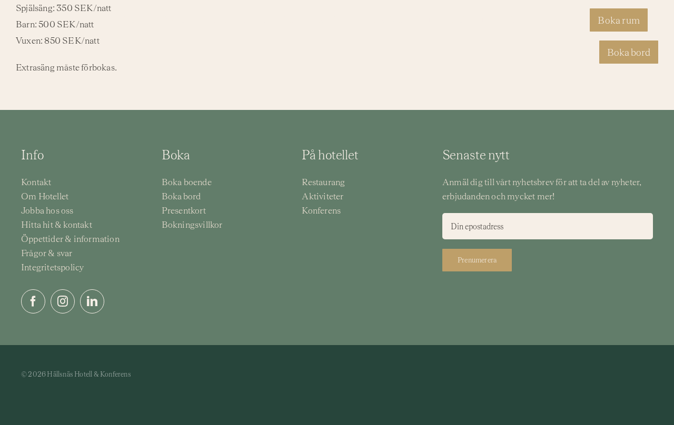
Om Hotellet (44, 196)
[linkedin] (92, 301)
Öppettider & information (70, 239)
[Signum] (344, 365)
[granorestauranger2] (411, 367)
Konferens (321, 210)
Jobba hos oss (47, 210)
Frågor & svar (47, 253)
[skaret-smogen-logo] (270, 378)
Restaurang (323, 182)
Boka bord (181, 196)
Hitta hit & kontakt (56, 224)
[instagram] (63, 301)
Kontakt (36, 182)
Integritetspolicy (52, 267)
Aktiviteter (322, 196)
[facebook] (33, 301)
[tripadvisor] (629, 371)
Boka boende (187, 182)
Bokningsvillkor (192, 224)
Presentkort (184, 210)
